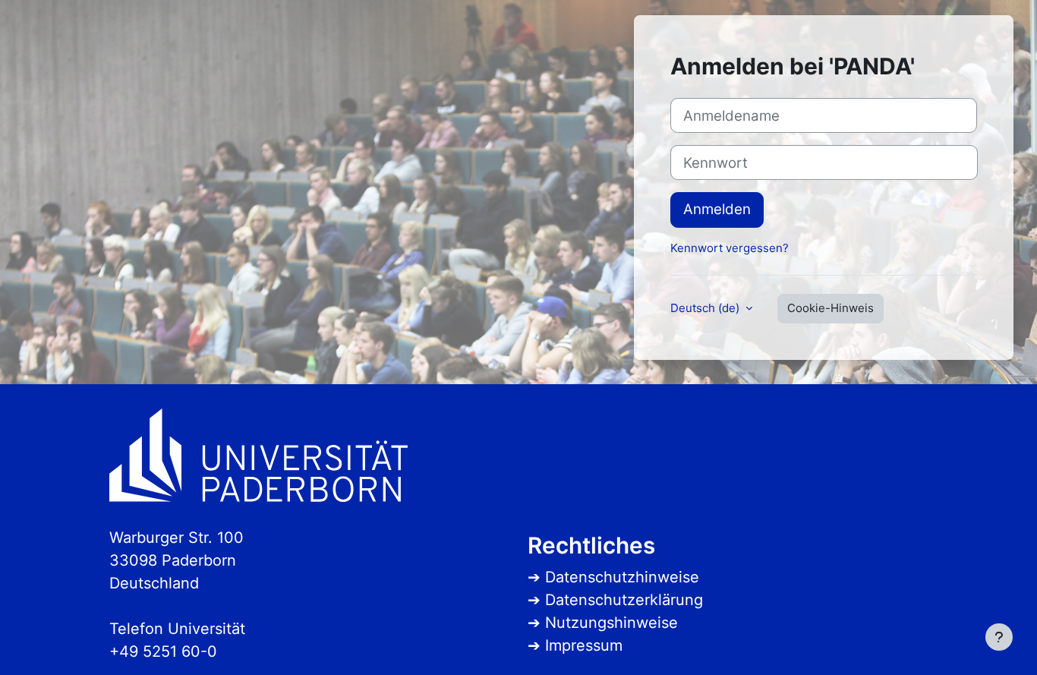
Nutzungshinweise (611, 622)
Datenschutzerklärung (624, 600)
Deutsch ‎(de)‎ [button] (706, 308)
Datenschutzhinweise (622, 577)
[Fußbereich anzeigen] (999, 637)
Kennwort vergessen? (729, 248)
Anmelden (717, 209)
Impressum (584, 645)
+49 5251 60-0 (163, 651)
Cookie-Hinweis (830, 308)
